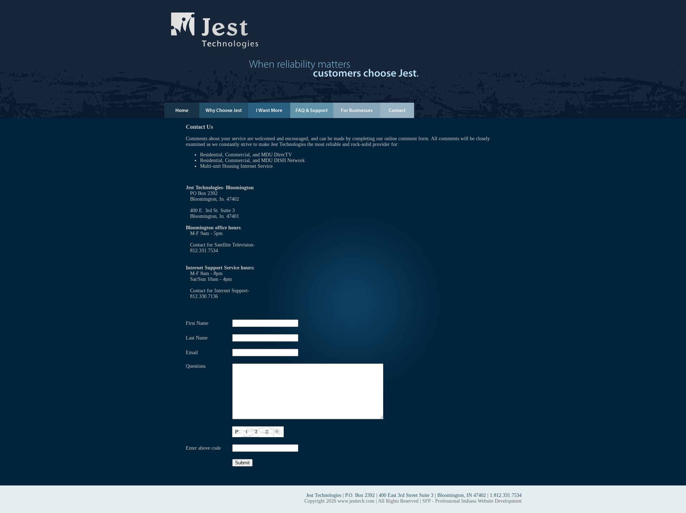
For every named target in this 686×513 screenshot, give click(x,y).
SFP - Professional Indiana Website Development (472, 501)
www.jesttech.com (356, 501)
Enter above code (203, 448)
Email (192, 352)
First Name (197, 323)
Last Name (197, 338)
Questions (195, 366)
